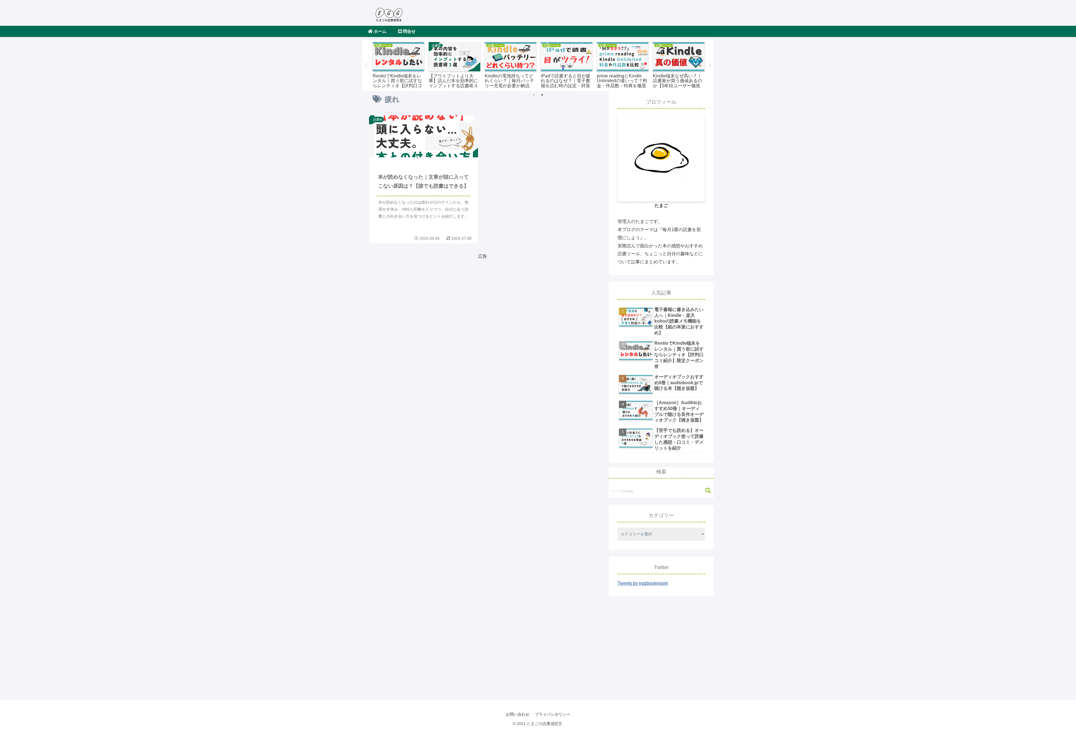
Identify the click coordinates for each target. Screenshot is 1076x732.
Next (710, 65)
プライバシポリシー (552, 714)
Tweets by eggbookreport (643, 583)
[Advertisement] (426, 299)
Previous (366, 65)
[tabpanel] (398, 64)
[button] (705, 490)
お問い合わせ (517, 714)
